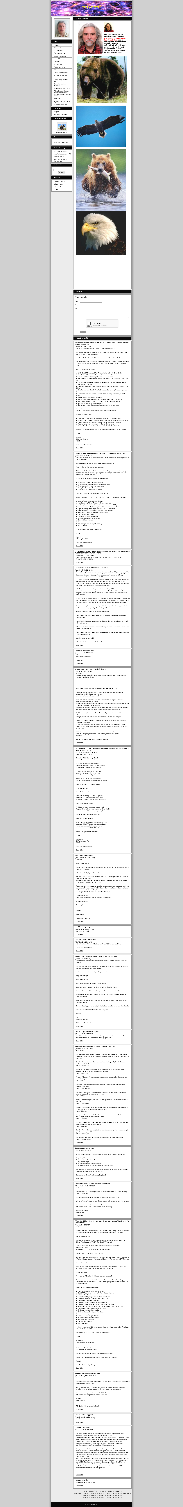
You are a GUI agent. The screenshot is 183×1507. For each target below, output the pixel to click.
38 (95, 1495)
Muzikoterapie (58, 50)
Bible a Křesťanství (60, 56)
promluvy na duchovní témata (60, 76)
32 (118, 1493)
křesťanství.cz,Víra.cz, (61, 151)
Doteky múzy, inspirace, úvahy (61, 80)
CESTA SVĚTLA (91, 7)
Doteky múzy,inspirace (61, 72)
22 (92, 1493)
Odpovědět (79, 448)
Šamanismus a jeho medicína (60, 84)
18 (121, 1491)
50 (87, 1497)
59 (110, 1497)
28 (108, 1493)
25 (100, 1493)
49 (84, 1497)
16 (116, 1491)
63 (121, 1497)
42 (105, 1495)
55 (100, 1497)
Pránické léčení (58, 48)
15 (113, 1491)
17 (119, 1491)
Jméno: (77, 301)
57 (105, 1497)
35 (87, 1495)
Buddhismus (58, 98)
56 (102, 1497)
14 (111, 1491)
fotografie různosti (61, 132)
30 (113, 1493)
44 (110, 1495)
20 (87, 1493)
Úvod (77, 18)
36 (89, 1495)
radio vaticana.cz (59, 157)
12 (105, 1491)
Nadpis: (77, 305)
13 (108, 1491)
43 (108, 1495)
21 (89, 1493)
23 (95, 1493)
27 (105, 1493)
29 (110, 1493)
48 (121, 1495)
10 (100, 1491)
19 (84, 1493)
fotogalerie (57, 112)
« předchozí (77, 1493)
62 (118, 1497)
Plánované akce (59, 70)
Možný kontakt (58, 64)
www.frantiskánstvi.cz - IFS (62, 154)
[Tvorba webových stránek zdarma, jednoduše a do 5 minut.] (97, 1504)
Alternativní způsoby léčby (62, 88)
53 (95, 1497)
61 (116, 1497)
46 (116, 1495)
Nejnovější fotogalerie (60, 59)
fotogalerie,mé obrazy (60, 114)
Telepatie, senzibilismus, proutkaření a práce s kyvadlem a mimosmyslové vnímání (62, 93)
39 (97, 1495)
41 (102, 1495)
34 (84, 1495)
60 (113, 1497)
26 (102, 1493)
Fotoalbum (57, 45)
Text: (76, 308)
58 (108, 1497)
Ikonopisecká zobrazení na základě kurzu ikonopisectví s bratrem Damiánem (62, 102)
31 (116, 1493)
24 (97, 1493)
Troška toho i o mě (59, 67)
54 (97, 1497)
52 (92, 1497)
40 (100, 1495)
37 (92, 1495)
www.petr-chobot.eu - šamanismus (60, 160)
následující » (127, 1493)
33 (121, 1493)
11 (103, 1491)
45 (113, 1495)
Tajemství (57, 61)
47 (118, 1495)
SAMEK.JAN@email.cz (61, 142)
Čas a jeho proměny (60, 53)
